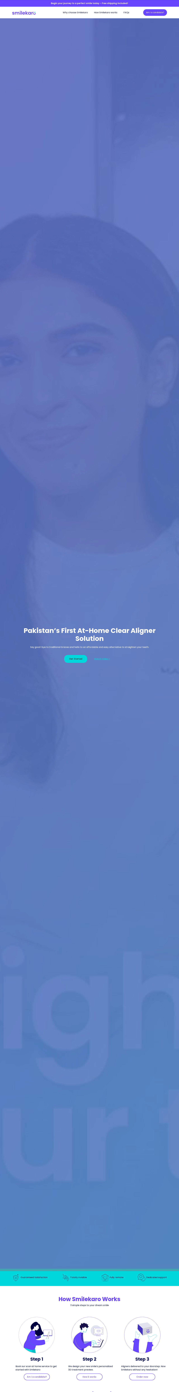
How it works (89, 1376)
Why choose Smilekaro (75, 12)
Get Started (75, 658)
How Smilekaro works (105, 12)
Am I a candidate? (155, 12)
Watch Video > (102, 658)
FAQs (126, 12)
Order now (142, 1376)
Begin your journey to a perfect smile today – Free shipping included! (89, 3)
